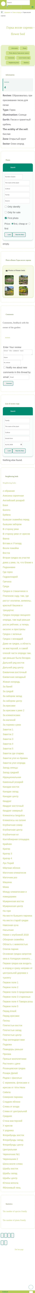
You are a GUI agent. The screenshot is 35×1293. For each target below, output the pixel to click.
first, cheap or (20, 223)
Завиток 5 (8, 748)
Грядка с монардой (13, 638)
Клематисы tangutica (14, 815)
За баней (7, 686)
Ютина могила (10, 1182)
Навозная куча (10, 925)
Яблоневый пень (12, 1187)
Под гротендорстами (14, 1039)
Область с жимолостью (15, 944)
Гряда (6, 586)
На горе (7, 910)
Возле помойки (11, 548)
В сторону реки (11, 529)
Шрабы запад (10, 1173)
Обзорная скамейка (13, 939)
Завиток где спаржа (13, 753)
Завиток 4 (8, 743)
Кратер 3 (7, 853)
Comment (9, 383)
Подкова (7, 1044)
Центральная (10, 1149)
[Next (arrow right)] (5, 1242)
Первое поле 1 (10, 982)
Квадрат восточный (13, 805)
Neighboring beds (14, 62)
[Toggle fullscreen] (9, 1235)
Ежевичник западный (14, 677)
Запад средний (11, 772)
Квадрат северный (13, 810)
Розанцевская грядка (14, 1068)
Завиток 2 (8, 734)
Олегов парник (10, 949)
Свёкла (6, 1092)
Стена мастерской (12, 1120)
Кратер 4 (7, 858)
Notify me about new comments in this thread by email (17, 372)
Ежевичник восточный (15, 672)
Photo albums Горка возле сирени (19, 53)
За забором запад (12, 696)
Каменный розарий (13, 782)
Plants (24, 48)
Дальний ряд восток (13, 662)
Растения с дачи (11, 1063)
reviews (7, 337)
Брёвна (6, 514)
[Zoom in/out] (12, 1235)
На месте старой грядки (15, 920)
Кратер (6, 848)
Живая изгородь (11, 681)
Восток (6, 553)
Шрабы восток (10, 1168)
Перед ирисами (11, 1015)
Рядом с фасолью (12, 1077)
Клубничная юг (11, 834)
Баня (5, 505)
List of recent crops (24, 58)
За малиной (9, 720)
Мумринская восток (13, 901)
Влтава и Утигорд (12, 543)
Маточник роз (10, 877)
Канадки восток (11, 786)
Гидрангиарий (10, 576)
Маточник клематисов (14, 872)
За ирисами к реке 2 (13, 710)
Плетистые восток (12, 1025)
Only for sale (13, 212)
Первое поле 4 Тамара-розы (18, 1001)
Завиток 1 (8, 729)
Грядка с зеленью (12, 634)
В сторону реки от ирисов (16, 533)
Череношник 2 (10, 1159)
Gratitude (5, 1292)
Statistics (26, 62)
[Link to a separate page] (11, 278)
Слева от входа (11, 1106)
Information (14, 48)
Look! (9, 234)
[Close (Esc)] (2, 1235)
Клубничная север (12, 825)
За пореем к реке (12, 724)
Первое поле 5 (10, 1006)
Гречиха (7, 581)
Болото (6, 510)
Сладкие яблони (11, 1101)
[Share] (5, 1235)
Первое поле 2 (10, 987)
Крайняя (7, 844)
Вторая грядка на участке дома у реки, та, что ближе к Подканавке (18, 562)
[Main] (2, 12)
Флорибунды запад (13, 1140)
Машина (7, 882)
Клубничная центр (12, 829)
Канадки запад (10, 791)
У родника (8, 1130)
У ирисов (7, 1125)
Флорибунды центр (13, 1144)
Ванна (6, 538)
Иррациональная (12, 777)
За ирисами (9, 705)
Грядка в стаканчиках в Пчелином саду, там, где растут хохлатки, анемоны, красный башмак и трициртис (17, 601)
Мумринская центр (13, 906)
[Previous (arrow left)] (2, 1242)
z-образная (9, 490)
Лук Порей (8, 863)
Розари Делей (10, 1073)
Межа (6, 887)
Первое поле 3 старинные (16, 996)
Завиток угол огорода (14, 763)
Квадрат (7, 801)
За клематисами (11, 715)
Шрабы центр (10, 1178)
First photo (12, 218)
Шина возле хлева (12, 1163)
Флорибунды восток (13, 1135)
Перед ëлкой (9, 1011)
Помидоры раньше (13, 1049)
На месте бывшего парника (17, 915)
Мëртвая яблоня (11, 867)
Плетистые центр (12, 1035)
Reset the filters (20, 234)
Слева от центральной (15, 1111)
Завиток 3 (8, 739)
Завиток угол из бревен (15, 758)
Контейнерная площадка (16, 839)
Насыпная (8, 930)
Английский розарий (13, 500)
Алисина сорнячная (13, 495)
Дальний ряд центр (13, 667)
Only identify (13, 206)
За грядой (8, 691)
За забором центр (12, 700)
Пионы (6, 1020)
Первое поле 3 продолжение (18, 992)
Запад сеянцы (10, 767)
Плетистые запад (12, 1030)
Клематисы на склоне (14, 820)
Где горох (8, 572)
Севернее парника (13, 1097)
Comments (11, 58)
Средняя (7, 1116)
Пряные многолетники (14, 1058)
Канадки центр (10, 796)
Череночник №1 (11, 1154)
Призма (7, 1054)
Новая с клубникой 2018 (16, 934)
